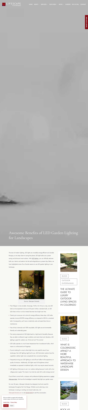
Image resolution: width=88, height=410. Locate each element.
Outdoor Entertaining (68, 282)
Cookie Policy (6, 402)
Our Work (52, 4)
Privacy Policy (13, 402)
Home (31, 4)
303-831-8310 (29, 393)
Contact (83, 4)
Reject (11, 405)
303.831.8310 (87, 22)
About (36, 4)
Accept (5, 405)
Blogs (64, 276)
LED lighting (35, 258)
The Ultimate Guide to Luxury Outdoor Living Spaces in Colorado (68, 296)
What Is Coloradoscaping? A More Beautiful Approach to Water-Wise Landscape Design (68, 357)
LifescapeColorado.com (15, 393)
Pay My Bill (75, 4)
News (60, 4)
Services (43, 4)
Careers (67, 4)
